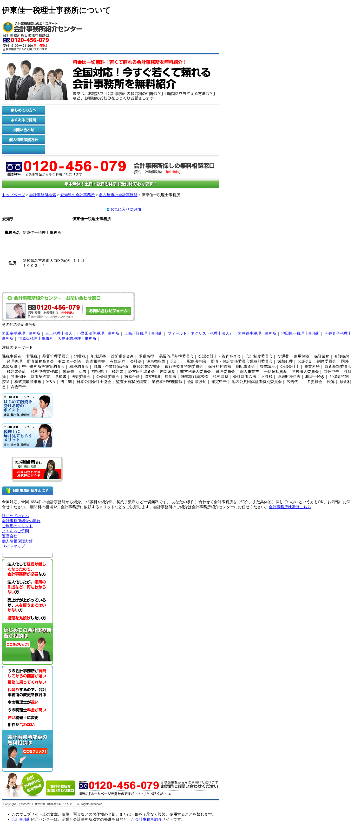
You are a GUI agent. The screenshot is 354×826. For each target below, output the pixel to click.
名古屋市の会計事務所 (118, 195)
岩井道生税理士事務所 (257, 333)
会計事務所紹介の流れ (21, 521)
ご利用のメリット (17, 526)
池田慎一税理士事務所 (300, 333)
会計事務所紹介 (148, 819)
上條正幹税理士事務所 (143, 333)
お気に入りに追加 (125, 209)
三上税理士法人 (58, 333)
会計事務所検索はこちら (290, 507)
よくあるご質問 (15, 531)
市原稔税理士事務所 (35, 338)
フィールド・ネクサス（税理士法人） (200, 333)
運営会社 (9, 536)
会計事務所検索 (42, 195)
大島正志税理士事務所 (77, 338)
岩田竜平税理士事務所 (21, 333)
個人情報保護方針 (17, 541)
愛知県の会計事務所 (77, 195)
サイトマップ (13, 546)
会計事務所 (21, 819)
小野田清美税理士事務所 (98, 333)
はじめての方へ (15, 516)
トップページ (13, 195)
